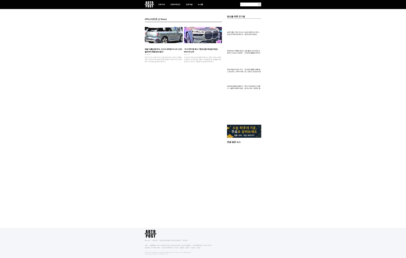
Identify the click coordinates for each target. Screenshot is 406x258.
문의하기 (185, 240)
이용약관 (155, 240)
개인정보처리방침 (164, 240)
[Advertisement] (244, 108)
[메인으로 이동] (149, 7)
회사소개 (147, 240)
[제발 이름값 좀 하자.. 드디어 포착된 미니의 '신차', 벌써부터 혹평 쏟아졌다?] (164, 44)
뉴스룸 (200, 4)
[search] (259, 4)
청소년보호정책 (176, 240)
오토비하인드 (175, 4)
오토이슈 (161, 4)
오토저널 (189, 4)
